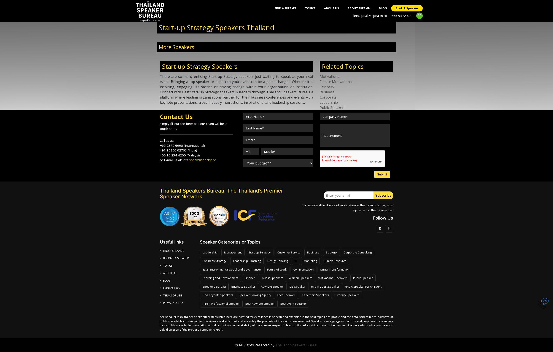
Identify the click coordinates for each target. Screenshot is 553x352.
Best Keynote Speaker (260, 304)
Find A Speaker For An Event (363, 286)
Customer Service (288, 252)
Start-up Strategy (259, 252)
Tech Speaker (286, 295)
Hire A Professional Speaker (221, 304)
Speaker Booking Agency (255, 295)
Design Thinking (277, 261)
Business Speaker (243, 286)
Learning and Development (220, 278)
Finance (250, 278)
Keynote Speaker (272, 286)
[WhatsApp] (419, 16)
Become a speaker (176, 258)
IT (296, 261)
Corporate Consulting (358, 252)
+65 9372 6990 (403, 15)
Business (327, 92)
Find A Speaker (285, 8)
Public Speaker (363, 278)
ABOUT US (169, 273)
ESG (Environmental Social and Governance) (232, 269)
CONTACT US (171, 288)
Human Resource (335, 261)
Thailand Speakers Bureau (296, 345)
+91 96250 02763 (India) (178, 150)
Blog (383, 8)
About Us (331, 8)
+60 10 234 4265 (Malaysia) (181, 155)
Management (233, 252)
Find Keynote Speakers (218, 295)
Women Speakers (300, 278)
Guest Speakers (272, 278)
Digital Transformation (335, 269)
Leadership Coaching (247, 261)
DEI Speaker (297, 286)
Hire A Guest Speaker (325, 286)
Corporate (328, 97)
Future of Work (277, 269)
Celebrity (327, 86)
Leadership (329, 102)
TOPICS (168, 266)
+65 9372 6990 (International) (182, 145)
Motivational (330, 76)
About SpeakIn (359, 8)
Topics (310, 8)
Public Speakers (332, 107)
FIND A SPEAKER (173, 251)
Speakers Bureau (214, 286)
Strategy (331, 252)
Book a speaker (407, 8)
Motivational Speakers (333, 278)
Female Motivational (336, 81)
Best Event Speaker (293, 304)
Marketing (310, 261)
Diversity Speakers (347, 295)
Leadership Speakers (315, 295)
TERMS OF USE (172, 295)
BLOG (166, 280)
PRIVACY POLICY (173, 303)
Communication (303, 269)
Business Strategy (214, 261)
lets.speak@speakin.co (370, 15)
